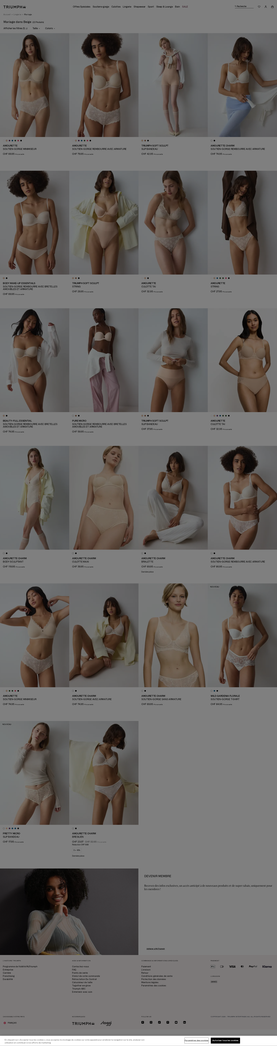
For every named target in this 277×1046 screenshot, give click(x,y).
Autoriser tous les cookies (225, 1041)
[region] (138, 1041)
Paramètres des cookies (196, 1041)
